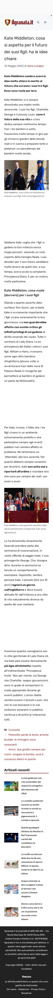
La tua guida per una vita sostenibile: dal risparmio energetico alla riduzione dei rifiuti (32, 786)
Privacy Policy (38, 989)
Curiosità (14, 730)
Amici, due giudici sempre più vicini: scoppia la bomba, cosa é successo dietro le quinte (24, 754)
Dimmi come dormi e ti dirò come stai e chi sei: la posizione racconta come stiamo (32, 912)
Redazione (24, 989)
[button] (38, 22)
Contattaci (26, 969)
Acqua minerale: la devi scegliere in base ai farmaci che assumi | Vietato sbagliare (32, 889)
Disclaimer (26, 993)
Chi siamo (11, 989)
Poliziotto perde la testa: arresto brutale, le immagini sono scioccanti (26, 739)
